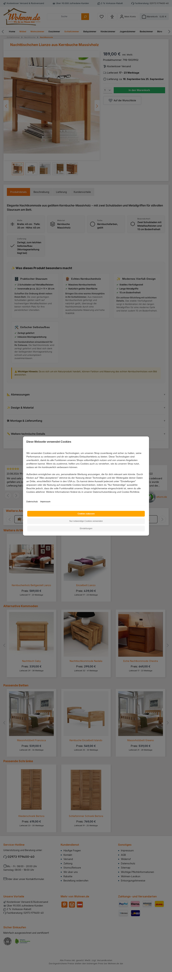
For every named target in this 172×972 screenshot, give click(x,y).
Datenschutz (32, 501)
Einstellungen (86, 528)
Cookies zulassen (86, 514)
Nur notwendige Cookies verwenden (86, 521)
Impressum (45, 501)
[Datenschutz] (26, 495)
